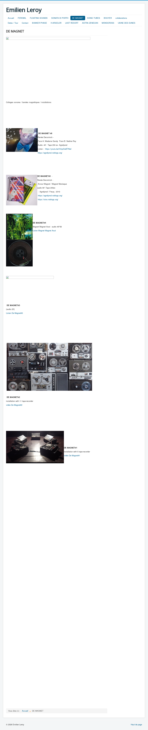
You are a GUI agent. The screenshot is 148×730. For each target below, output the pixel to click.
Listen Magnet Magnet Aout (44, 230)
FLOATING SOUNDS (39, 18)
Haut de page (136, 724)
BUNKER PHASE (39, 22)
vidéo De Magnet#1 (72, 455)
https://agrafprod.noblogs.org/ (50, 152)
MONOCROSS (108, 22)
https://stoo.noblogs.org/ (48, 199)
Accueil (11, 18)
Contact (25, 22)
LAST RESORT (71, 22)
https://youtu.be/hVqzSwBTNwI (58, 148)
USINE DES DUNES (126, 22)
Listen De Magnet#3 (14, 313)
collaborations (121, 18)
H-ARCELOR (56, 22)
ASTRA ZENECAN (90, 22)
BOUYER (108, 18)
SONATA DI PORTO (59, 18)
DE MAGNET (77, 18)
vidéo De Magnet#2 (14, 405)
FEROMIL (22, 18)
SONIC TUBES (93, 18)
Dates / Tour (13, 22)
